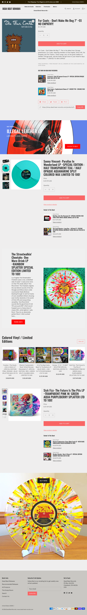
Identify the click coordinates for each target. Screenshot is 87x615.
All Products (6, 587)
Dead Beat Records (11, 609)
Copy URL (80, 107)
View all (81, 341)
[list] (18, 35)
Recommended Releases (10, 584)
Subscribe (32, 593)
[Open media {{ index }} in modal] (18, 35)
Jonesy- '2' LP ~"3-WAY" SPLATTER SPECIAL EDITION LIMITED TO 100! (60, 368)
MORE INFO (18, 322)
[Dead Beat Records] (11, 8)
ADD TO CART (62, 44)
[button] (39, 7)
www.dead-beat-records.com (25, 609)
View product (51, 83)
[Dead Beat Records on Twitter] (7, 2)
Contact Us (5, 596)
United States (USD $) (78, 2)
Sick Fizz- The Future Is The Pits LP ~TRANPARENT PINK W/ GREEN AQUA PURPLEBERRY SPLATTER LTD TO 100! (77, 370)
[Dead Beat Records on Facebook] (3, 2)
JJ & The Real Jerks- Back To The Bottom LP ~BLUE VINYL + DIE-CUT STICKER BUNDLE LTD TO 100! (43, 369)
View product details (50, 204)
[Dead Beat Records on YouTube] (10, 2)
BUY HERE (43, 481)
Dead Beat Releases (8, 581)
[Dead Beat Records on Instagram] (5, 2)
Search (4, 593)
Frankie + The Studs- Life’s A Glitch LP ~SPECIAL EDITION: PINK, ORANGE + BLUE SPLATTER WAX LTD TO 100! (10, 370)
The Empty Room (7, 590)
